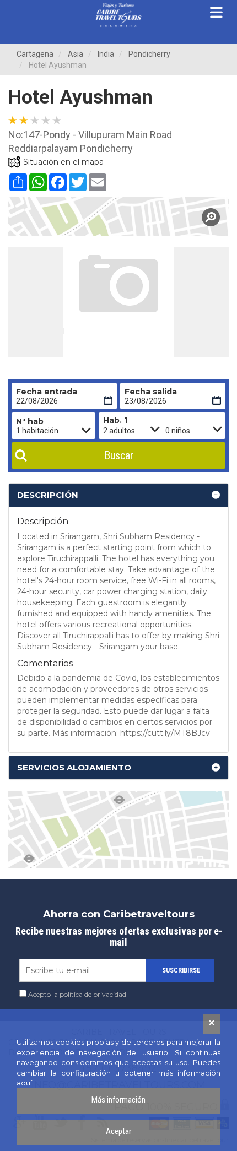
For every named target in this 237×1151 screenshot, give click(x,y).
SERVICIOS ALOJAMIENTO (74, 767)
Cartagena (35, 54)
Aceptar (118, 1131)
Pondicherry (149, 54)
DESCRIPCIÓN (47, 495)
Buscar (118, 455)
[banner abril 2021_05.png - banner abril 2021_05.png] (118, 15)
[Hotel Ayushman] (118, 216)
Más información (118, 1100)
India (106, 54)
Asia (75, 54)
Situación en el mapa (63, 162)
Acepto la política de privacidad (77, 994)
